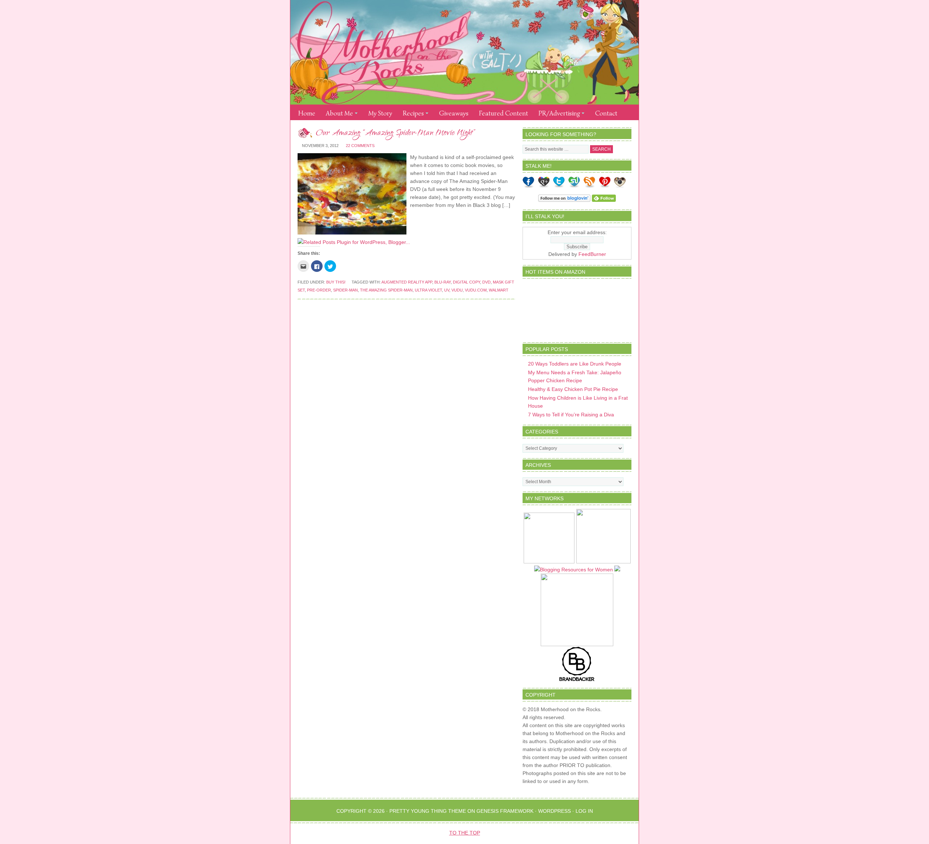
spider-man (345, 290)
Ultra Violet (428, 290)
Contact (606, 113)
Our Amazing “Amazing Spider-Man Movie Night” (395, 133)
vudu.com (476, 290)
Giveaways (453, 113)
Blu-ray (442, 282)
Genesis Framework (504, 811)
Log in (584, 811)
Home (306, 113)
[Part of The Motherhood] (603, 561)
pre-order (319, 290)
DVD (486, 282)
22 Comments (360, 145)
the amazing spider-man (386, 290)
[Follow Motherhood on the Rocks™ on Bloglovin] (564, 200)
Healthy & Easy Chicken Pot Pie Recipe (573, 389)
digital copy (466, 282)
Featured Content (503, 113)
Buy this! (335, 282)
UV (446, 290)
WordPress (554, 811)
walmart (498, 290)
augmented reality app (406, 282)
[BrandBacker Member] (577, 681)
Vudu (457, 290)
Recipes (411, 114)
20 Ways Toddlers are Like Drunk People (574, 364)
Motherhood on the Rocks (464, 52)
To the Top (464, 833)
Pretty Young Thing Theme (427, 811)
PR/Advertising (557, 114)
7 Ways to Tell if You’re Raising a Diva (571, 414)
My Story (380, 113)
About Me (337, 114)
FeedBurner (592, 254)
